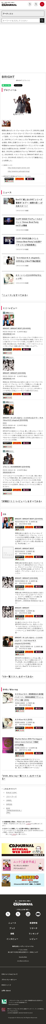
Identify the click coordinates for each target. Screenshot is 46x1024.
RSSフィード (6, 985)
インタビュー (12, 938)
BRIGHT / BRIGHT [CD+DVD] (14, 373)
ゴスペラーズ (11, 796)
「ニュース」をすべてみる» (15, 295)
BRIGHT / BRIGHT (22, 608)
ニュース (12, 922)
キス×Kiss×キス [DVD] (23, 719)
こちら (28, 824)
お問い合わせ (6, 990)
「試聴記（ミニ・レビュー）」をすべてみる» (21, 501)
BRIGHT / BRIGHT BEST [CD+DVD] (17, 328)
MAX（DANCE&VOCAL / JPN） (14, 810)
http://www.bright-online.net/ (19, 168)
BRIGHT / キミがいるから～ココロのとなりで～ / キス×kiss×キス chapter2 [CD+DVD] (23, 419)
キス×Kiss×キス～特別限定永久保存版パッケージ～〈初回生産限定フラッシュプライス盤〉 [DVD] (29, 697)
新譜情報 (34, 922)
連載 (12, 933)
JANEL (9, 800)
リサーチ (34, 928)
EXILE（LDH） (11, 792)
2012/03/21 (7, 378)
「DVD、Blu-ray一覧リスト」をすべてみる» (21, 777)
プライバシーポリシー (9, 980)
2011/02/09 (23, 705)
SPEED (9, 804)
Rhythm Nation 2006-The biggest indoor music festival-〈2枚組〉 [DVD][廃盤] (28, 742)
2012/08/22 (7, 334)
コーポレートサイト (23, 960)
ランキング (34, 933)
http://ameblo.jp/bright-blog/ (19, 171)
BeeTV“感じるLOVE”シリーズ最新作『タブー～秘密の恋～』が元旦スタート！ (29, 202)
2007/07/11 (23, 750)
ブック (12, 928)
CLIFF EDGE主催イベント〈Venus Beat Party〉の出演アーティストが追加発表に (29, 241)
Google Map (23, 957)
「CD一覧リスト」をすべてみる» (17, 676)
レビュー (34, 938)
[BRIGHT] (6, 121)
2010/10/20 (7, 472)
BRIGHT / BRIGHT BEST (24, 548)
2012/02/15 (7, 427)
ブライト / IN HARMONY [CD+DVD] (16, 466)
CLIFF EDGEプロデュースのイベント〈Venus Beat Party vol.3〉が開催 (29, 222)
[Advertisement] (23, 49)
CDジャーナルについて (10, 974)
